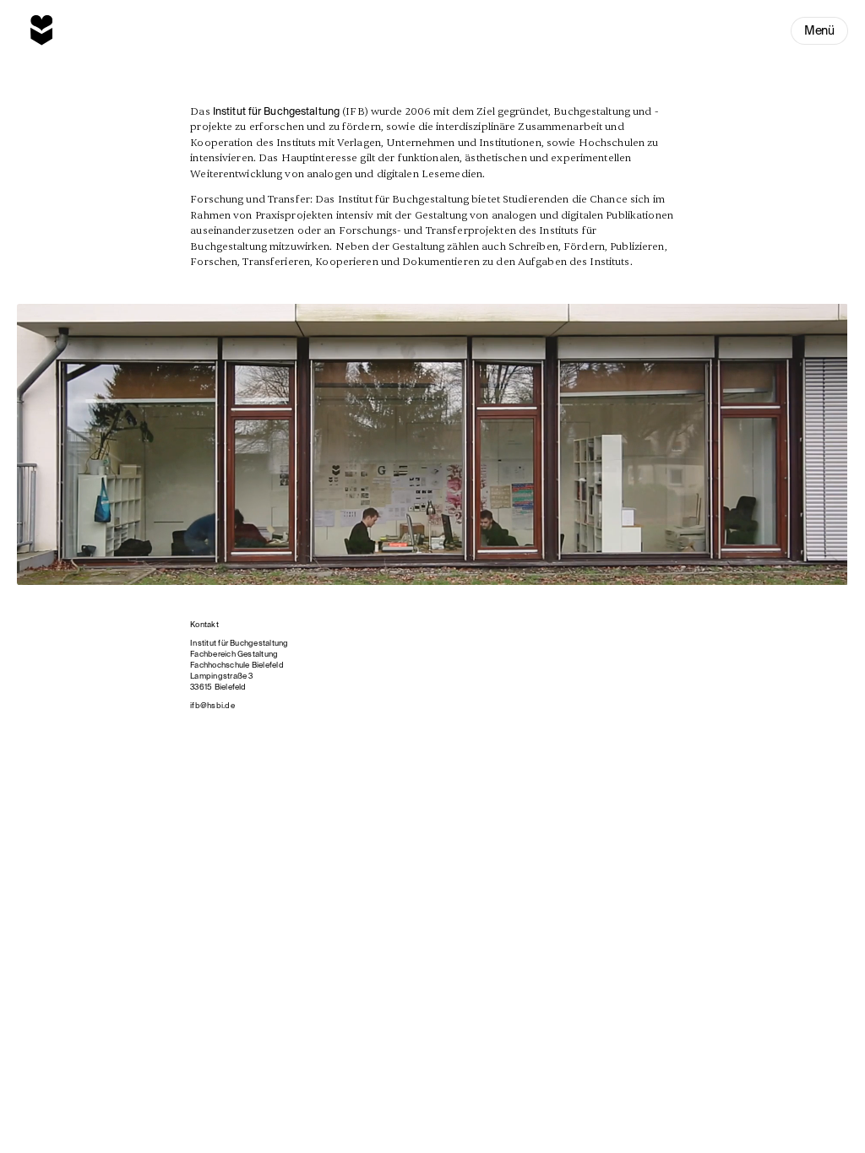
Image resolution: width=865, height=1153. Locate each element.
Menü (819, 30)
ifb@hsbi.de (212, 705)
